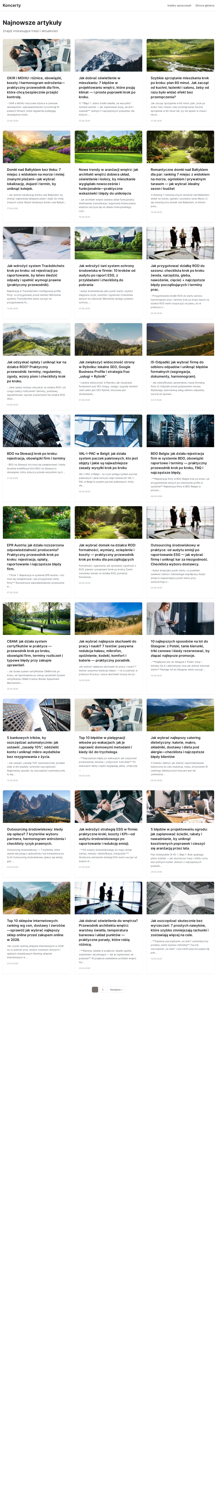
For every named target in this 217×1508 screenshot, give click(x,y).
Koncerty (12, 5)
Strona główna (204, 5)
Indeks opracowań (179, 5)
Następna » (116, 989)
